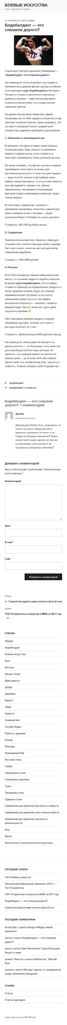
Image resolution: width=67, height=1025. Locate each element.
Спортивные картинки (17, 779)
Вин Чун (9, 667)
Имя (8, 525)
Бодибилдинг (16, 383)
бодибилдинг (16, 388)
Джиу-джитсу (12, 680)
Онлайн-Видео (13, 726)
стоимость (30, 388)
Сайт (8, 559)
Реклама (9, 746)
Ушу (7, 829)
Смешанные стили (15, 772)
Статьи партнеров (15, 999)
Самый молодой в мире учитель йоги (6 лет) (29, 907)
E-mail (9, 542)
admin (31, 20)
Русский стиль (13, 759)
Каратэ (9, 700)
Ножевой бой (12, 720)
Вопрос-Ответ (13, 674)
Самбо (8, 766)
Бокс (7, 660)
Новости (9, 713)
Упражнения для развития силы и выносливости (32, 812)
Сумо (8, 786)
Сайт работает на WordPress (20, 1017)
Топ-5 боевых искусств (18, 877)
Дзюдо (8, 687)
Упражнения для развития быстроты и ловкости (32, 805)
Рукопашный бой (14, 753)
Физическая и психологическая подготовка (29, 842)
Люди (8, 706)
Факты (8, 836)
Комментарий (13, 481)
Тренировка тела (14, 792)
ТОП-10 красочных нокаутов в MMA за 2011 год (31, 894)
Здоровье (10, 693)
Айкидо (9, 640)
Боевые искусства (26, 5)
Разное (9, 739)
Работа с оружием (15, 733)
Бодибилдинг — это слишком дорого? (26, 900)
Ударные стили (13, 799)
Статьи (9, 993)
